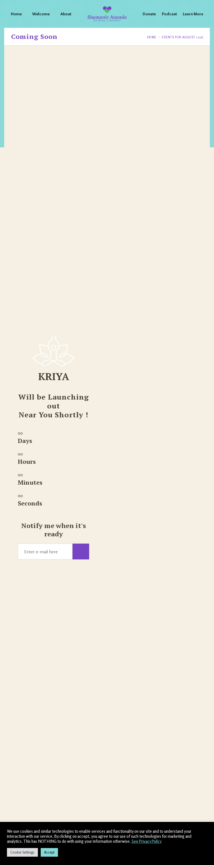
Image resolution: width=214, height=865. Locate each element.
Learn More (193, 13)
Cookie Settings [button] (22, 852)
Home (16, 13)
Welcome (41, 13)
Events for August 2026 (182, 37)
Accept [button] (49, 852)
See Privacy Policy (147, 841)
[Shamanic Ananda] (107, 14)
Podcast (169, 13)
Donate (149, 13)
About (65, 13)
